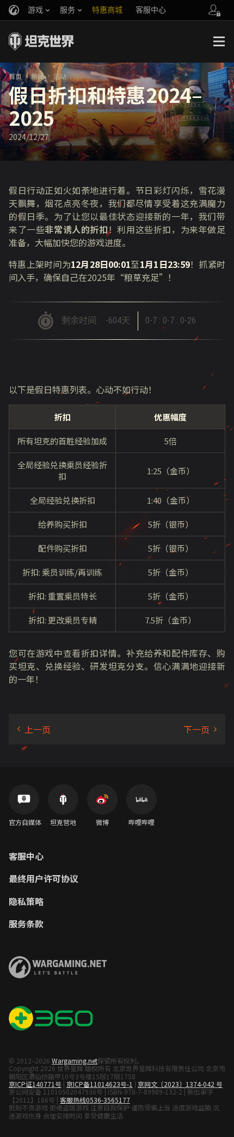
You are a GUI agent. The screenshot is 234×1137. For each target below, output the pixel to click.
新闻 (37, 76)
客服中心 (26, 856)
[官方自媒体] (24, 799)
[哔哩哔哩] (141, 799)
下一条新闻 (200, 729)
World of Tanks (41, 41)
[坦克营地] (63, 799)
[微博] (102, 799)
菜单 (218, 41)
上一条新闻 (34, 729)
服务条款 (26, 924)
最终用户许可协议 (43, 879)
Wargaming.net (74, 1060)
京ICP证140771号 (35, 1084)
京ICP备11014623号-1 (99, 1084)
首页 (15, 76)
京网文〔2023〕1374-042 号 (180, 1084)
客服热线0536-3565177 (95, 1099)
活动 (59, 76)
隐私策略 (26, 902)
